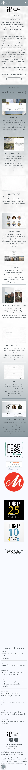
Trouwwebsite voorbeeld (14, 79)
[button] (25, 3)
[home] (6, 3)
